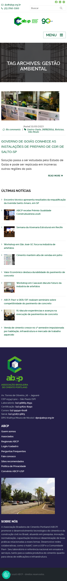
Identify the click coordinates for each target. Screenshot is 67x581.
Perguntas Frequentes (13, 451)
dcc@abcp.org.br (13, 4)
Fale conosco (8, 456)
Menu (51, 35)
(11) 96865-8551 (23, 403)
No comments (13, 129)
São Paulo (33, 131)
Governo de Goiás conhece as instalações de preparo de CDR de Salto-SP (32, 147)
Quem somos (8, 431)
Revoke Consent (6, 574)
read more (54, 176)
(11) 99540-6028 (18, 410)
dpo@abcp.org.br (44, 417)
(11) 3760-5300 (11, 8)
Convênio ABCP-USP (12, 471)
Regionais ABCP (10, 441)
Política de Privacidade (13, 466)
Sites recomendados (12, 461)
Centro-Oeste (34, 129)
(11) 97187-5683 (16, 414)
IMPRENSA (48, 129)
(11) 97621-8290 (23, 406)
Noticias (59, 129)
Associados (7, 436)
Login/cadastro (9, 446)
